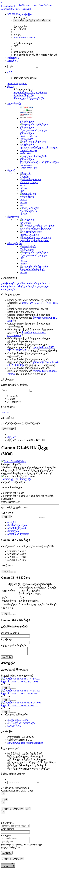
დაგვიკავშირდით (17, 720)
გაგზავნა (6, 657)
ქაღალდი (13, 216)
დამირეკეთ (8, 428)
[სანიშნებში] (40, 517)
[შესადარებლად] (43, 517)
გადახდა (12, 60)
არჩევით (6, 835)
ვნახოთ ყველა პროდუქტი (16, 479)
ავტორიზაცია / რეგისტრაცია (30, 92)
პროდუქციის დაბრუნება (21, 723)
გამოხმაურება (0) (17, 528)
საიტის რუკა (14, 726)
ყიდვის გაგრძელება (12, 808)
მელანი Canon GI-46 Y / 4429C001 (19, 693)
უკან (4, 799)
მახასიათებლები (17, 525)
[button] (9, 72)
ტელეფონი (7, 829)
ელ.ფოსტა (7, 822)
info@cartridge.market (24, 37)
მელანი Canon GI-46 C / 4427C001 (19, 681)
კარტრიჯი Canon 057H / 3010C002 (40, 303)
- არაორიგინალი (36, 283)
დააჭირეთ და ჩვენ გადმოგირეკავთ (32, 20)
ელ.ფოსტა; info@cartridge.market (25, 742)
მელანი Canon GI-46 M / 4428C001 (19, 705)
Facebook (5, 412)
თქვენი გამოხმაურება (13, 645)
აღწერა (11, 522)
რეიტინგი (6, 639)
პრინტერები (14, 243)
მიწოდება (13, 57)
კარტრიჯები (14, 103)
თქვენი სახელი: (10, 633)
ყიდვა (5, 516)
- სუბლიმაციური (26, 286)
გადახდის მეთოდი (18, 534)
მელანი (11, 170)
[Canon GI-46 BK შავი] (13, 461)
